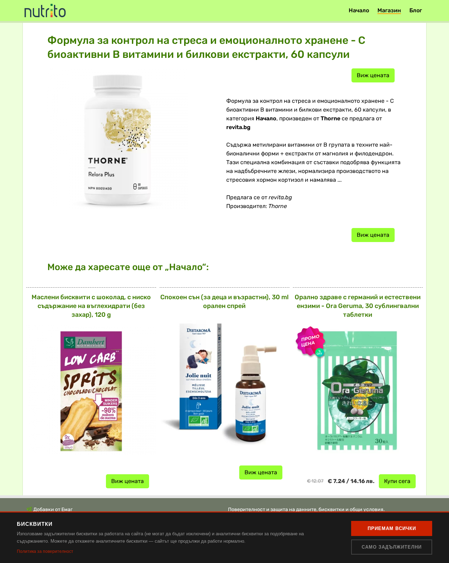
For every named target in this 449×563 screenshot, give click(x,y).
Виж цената (373, 75)
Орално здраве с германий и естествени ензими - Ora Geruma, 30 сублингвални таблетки (358, 306)
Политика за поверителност (45, 551)
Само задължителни (392, 547)
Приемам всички (392, 528)
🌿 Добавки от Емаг (49, 509)
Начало (359, 10)
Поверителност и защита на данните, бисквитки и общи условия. (306, 509)
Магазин (389, 10)
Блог (415, 10)
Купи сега (397, 481)
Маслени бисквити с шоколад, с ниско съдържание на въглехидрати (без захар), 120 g (91, 306)
